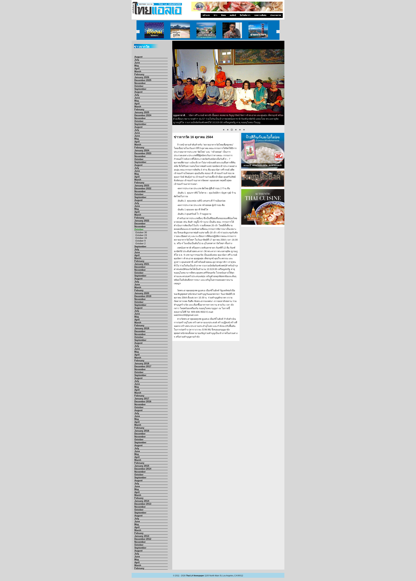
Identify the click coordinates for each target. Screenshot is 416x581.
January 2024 (141, 150)
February (139, 74)
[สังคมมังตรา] (154, 30)
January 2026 (141, 77)
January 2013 (141, 536)
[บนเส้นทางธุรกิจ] (180, 30)
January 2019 (141, 328)
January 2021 (141, 264)
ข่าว (215, 15)
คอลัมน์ (233, 15)
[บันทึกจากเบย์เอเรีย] (206, 30)
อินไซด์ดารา (245, 15)
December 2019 (142, 296)
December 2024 (142, 115)
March (137, 71)
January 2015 (141, 465)
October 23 (141, 235)
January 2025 (141, 112)
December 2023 (142, 153)
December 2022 (142, 188)
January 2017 (141, 398)
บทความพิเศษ (260, 15)
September (140, 89)
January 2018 (141, 363)
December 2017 (142, 366)
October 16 (141, 238)
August (138, 56)
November (140, 83)
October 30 (141, 232)
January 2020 (141, 293)
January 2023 (141, 185)
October (138, 86)
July (136, 59)
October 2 (140, 243)
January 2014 (141, 501)
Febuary (138, 290)
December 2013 (142, 504)
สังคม (223, 15)
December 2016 (142, 401)
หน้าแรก (206, 15)
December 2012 (142, 539)
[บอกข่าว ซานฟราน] (258, 30)
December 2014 (142, 468)
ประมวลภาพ (275, 15)
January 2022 (141, 220)
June (137, 62)
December (139, 223)
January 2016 (141, 430)
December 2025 (142, 80)
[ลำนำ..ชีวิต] (232, 30)
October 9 (140, 240)
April (137, 68)
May (136, 65)
